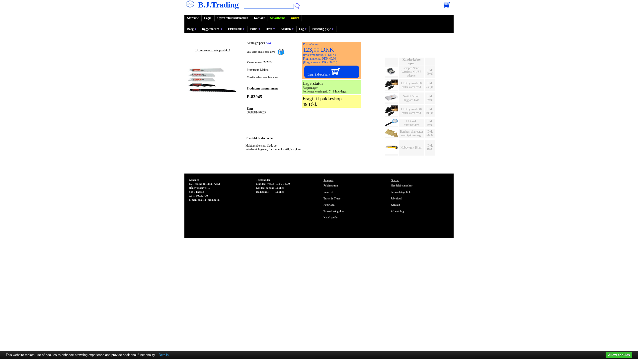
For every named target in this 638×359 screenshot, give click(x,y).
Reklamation (330, 185)
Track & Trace (331, 198)
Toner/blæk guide (333, 211)
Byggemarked (211, 29)
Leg (301, 29)
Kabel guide (330, 217)
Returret (328, 191)
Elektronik (235, 29)
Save (268, 43)
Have (269, 29)
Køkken (286, 29)
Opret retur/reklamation (232, 18)
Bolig (190, 29)
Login (208, 18)
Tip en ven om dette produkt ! (212, 50)
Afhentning (397, 211)
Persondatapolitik (401, 191)
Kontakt (259, 18)
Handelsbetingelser (401, 185)
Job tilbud (396, 198)
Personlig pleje (321, 29)
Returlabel (329, 204)
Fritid (253, 29)
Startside (193, 18)
